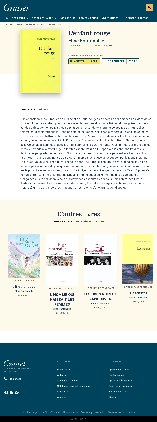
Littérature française (35, 24)
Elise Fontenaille (86, 41)
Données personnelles (93, 412)
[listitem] (6, 392)
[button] (99, 45)
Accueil (9, 24)
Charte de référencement (64, 412)
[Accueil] (16, 7)
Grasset (19, 24)
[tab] (7, 18)
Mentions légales (31, 412)
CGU (45, 412)
